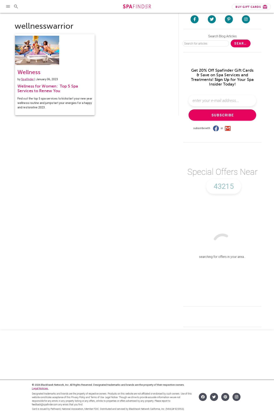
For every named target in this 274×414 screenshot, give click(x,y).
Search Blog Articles (222, 36)
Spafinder (27, 79)
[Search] (16, 6)
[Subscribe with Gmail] (228, 128)
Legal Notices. (40, 388)
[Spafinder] (137, 6)
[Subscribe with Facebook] (216, 128)
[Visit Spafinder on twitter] (212, 19)
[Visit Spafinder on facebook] (195, 19)
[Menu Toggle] (8, 6)
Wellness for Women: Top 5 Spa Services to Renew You (47, 88)
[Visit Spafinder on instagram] (246, 19)
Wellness (29, 72)
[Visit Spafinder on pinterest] (229, 19)
